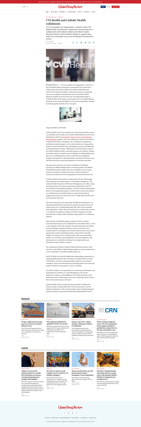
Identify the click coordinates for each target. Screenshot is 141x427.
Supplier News (72, 11)
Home (47, 11)
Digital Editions (75, 417)
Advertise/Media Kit (65, 417)
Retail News (54, 11)
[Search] (27, 6)
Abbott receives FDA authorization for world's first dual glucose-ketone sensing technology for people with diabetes (31, 375)
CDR (22, 335)
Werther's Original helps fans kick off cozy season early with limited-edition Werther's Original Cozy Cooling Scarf (107, 375)
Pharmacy (62, 11)
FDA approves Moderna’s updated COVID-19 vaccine (57, 323)
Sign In (108, 6)
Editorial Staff (55, 417)
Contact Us (47, 417)
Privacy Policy (92, 417)
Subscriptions (84, 417)
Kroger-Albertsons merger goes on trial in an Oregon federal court (31, 324)
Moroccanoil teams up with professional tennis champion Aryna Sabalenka (82, 373)
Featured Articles (51, 17)
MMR (103, 6)
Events (93, 11)
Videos (80, 11)
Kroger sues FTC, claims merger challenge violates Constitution (82, 324)
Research (86, 11)
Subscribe (115, 6)
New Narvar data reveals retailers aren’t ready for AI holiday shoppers (57, 373)
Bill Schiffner (50, 41)
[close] (139, 2)
